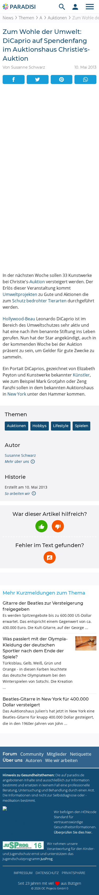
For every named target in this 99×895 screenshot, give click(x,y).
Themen (26, 18)
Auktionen (57, 18)
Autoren (34, 760)
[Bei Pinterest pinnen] (62, 79)
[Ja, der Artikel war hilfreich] (41, 526)
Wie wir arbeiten (61, 760)
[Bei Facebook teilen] (14, 79)
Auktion (37, 282)
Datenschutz (47, 872)
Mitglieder (57, 754)
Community (32, 754)
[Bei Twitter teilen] (38, 79)
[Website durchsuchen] (62, 6)
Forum (10, 753)
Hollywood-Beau (19, 319)
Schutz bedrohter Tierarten (39, 301)
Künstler (81, 375)
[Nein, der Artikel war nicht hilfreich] (58, 526)
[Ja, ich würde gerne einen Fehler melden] (50, 557)
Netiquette (80, 754)
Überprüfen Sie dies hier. (73, 832)
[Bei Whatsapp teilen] (85, 79)
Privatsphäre (73, 872)
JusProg (47, 858)
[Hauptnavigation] (89, 6)
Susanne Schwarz (20, 455)
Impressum (23, 872)
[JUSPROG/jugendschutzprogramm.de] (23, 845)
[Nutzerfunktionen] (75, 6)
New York (16, 394)
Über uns (12, 760)
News (8, 18)
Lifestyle (60, 426)
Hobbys (39, 426)
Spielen (81, 426)
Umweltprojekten (20, 294)
